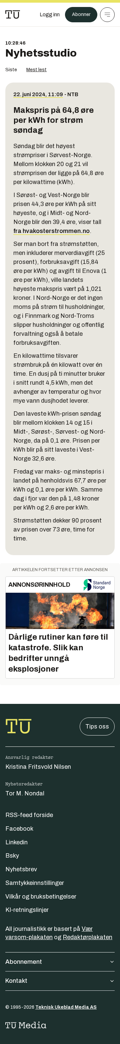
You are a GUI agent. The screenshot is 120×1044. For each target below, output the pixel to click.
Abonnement (23, 961)
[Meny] (107, 14)
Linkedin (16, 842)
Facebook (19, 828)
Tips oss (97, 726)
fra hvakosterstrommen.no (51, 231)
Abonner (81, 14)
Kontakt (16, 980)
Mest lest (36, 69)
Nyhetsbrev (21, 869)
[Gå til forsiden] (12, 14)
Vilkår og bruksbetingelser (40, 896)
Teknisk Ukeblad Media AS (66, 1007)
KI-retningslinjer (27, 910)
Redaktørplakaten (87, 937)
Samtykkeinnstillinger (34, 883)
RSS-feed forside (29, 815)
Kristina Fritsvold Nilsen (38, 766)
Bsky (12, 855)
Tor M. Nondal (24, 793)
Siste (11, 69)
